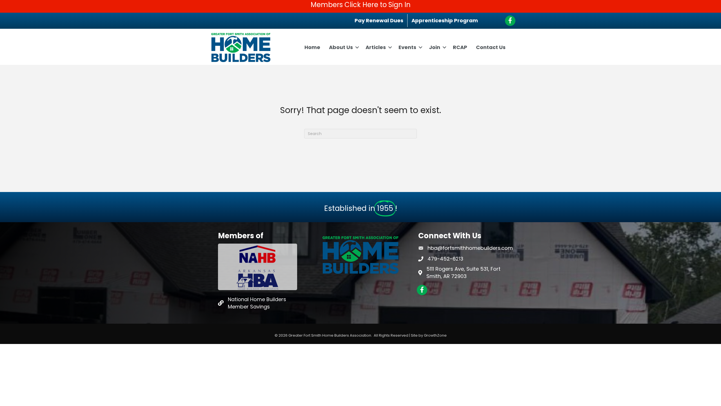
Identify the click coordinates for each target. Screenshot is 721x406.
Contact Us (491, 47)
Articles (376, 47)
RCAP (460, 47)
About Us (341, 47)
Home (312, 47)
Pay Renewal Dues (379, 20)
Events (407, 47)
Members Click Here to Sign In (361, 4)
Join (434, 47)
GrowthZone (435, 335)
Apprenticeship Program (444, 20)
